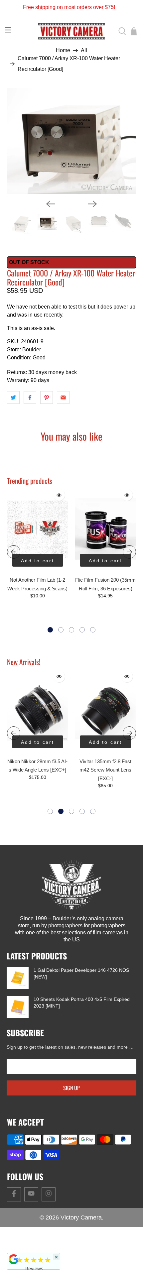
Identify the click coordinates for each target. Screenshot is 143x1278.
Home (63, 50)
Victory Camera (81, 1217)
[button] (50, 629)
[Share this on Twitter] (13, 397)
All (84, 50)
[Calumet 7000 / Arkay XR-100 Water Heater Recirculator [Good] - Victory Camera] (71, 141)
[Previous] (51, 204)
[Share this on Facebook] (30, 397)
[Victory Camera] (71, 31)
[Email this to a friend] (63, 397)
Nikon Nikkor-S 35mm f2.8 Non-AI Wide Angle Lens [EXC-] (111, 770)
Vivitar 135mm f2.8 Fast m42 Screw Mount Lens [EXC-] (43, 770)
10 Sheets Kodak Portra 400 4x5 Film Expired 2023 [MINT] (82, 1003)
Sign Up (71, 1088)
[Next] (92, 204)
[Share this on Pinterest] (46, 397)
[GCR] (14, 1259)
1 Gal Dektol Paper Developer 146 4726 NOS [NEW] (81, 973)
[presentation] (13, 552)
